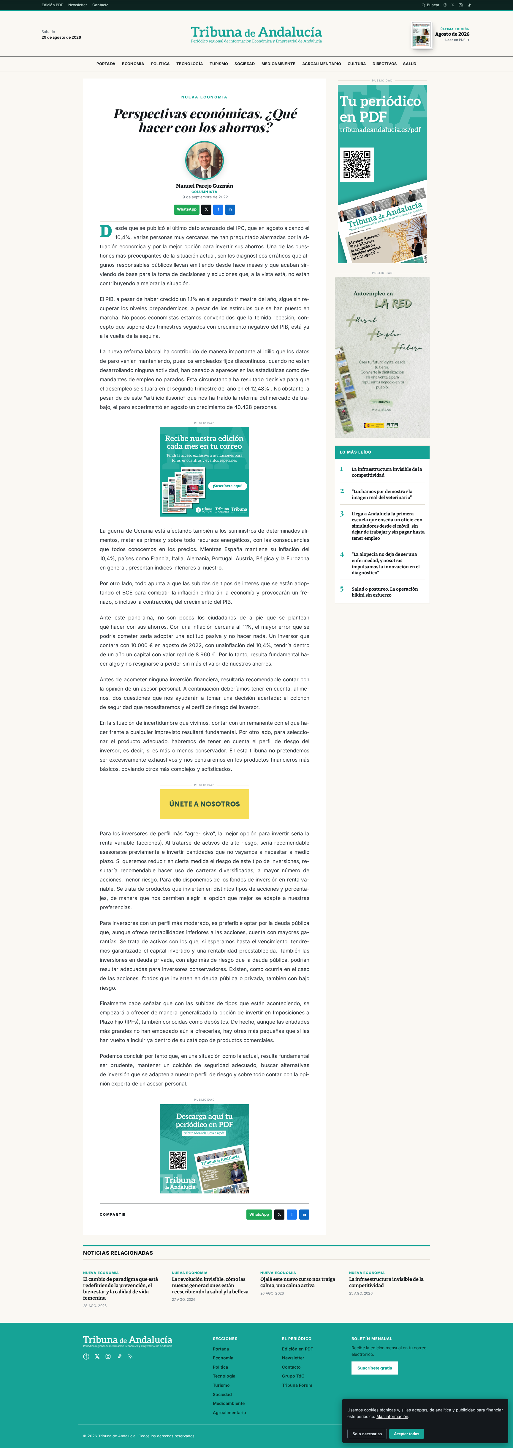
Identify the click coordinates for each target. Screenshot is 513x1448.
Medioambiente (279, 64)
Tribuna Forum (297, 1385)
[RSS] (130, 1356)
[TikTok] (469, 5)
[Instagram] (460, 5)
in (230, 209)
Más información (392, 1416)
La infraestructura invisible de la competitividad (387, 472)
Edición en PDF (297, 1348)
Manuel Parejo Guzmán (204, 186)
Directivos (385, 64)
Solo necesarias (367, 1434)
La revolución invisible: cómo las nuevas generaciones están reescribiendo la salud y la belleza (210, 1285)
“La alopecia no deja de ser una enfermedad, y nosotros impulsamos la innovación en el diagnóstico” (386, 563)
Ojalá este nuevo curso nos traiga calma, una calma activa (297, 1282)
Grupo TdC (293, 1375)
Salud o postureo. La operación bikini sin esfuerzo (385, 592)
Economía (133, 64)
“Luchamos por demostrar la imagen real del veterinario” (382, 495)
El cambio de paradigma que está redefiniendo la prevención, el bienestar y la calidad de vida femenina (120, 1288)
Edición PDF (52, 5)
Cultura (357, 64)
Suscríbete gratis (374, 1368)
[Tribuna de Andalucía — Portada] (256, 34)
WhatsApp (187, 209)
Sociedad (245, 64)
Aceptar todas (406, 1434)
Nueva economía (101, 1273)
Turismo (219, 64)
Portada (105, 64)
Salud (410, 64)
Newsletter (77, 5)
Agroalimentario (321, 64)
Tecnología (189, 64)
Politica (160, 64)
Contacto (100, 5)
